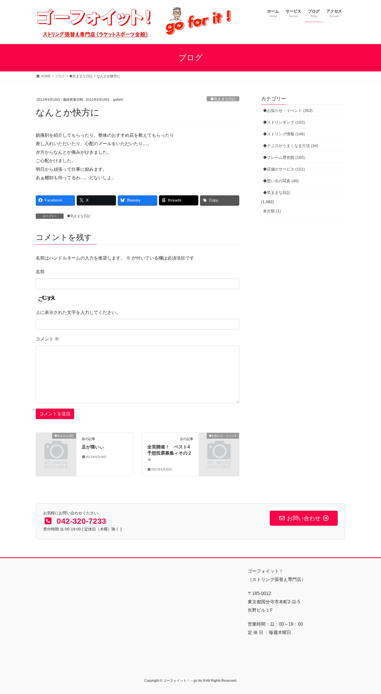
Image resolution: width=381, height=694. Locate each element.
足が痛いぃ (93, 447)
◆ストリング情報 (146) (284, 134)
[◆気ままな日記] (56, 445)
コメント (47, 339)
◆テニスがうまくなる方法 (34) (290, 145)
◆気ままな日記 (223, 99)
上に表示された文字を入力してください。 (78, 312)
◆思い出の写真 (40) (281, 181)
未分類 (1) (272, 211)
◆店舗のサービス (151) (284, 169)
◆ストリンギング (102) (284, 122)
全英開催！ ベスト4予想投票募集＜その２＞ (169, 453)
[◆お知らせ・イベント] (219, 445)
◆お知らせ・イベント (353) (288, 110)
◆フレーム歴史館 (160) (284, 157)
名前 (40, 271)
